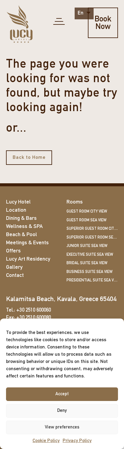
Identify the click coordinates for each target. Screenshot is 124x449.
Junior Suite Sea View (87, 246)
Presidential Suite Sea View (92, 280)
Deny (62, 411)
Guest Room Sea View (87, 220)
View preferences (62, 427)
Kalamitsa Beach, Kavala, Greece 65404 (61, 299)
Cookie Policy (46, 440)
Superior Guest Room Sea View (92, 237)
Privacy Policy (77, 440)
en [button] (81, 13)
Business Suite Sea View (90, 272)
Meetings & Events (27, 243)
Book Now (103, 23)
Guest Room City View (87, 211)
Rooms (75, 202)
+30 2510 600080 (33, 317)
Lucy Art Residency (28, 259)
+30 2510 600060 (33, 310)
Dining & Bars (21, 218)
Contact (15, 275)
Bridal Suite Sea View (87, 263)
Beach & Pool (21, 235)
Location (16, 210)
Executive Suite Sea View (90, 255)
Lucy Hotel (18, 202)
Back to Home (29, 157)
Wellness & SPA (24, 226)
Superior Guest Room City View (92, 229)
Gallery (14, 267)
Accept (62, 394)
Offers (13, 251)
